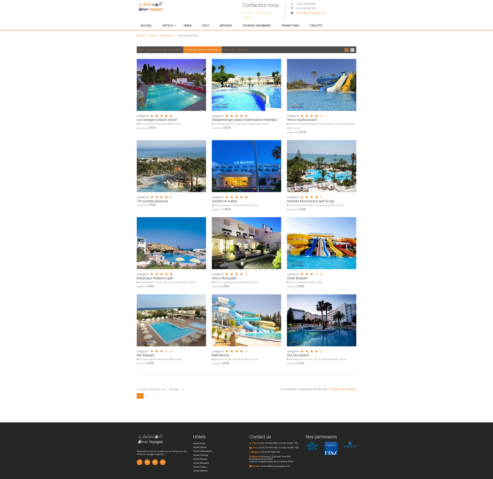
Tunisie (152, 35)
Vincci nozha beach (302, 120)
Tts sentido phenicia (152, 201)
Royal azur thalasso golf (155, 278)
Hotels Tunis (199, 443)
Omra (187, 25)
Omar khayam (297, 278)
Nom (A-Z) (228, 49)
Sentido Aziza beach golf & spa (310, 201)
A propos (247, 12)
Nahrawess (220, 355)
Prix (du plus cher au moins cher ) (202, 49)
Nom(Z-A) (242, 49)
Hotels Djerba (200, 447)
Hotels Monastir (201, 462)
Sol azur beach (298, 355)
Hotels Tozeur (200, 466)
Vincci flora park (224, 278)
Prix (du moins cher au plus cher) (164, 49)
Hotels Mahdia (200, 470)
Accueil (146, 25)
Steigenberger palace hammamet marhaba (244, 120)
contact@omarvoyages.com (311, 12)
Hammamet (167, 35)
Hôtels (168, 25)
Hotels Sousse (200, 458)
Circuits (316, 25)
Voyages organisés (256, 25)
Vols (205, 25)
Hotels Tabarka (200, 455)
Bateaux (226, 25)
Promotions (290, 25)
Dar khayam (145, 355)
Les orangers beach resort (157, 120)
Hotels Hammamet (202, 451)
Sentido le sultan (224, 201)
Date (140, 49)
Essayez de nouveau (343, 389)
